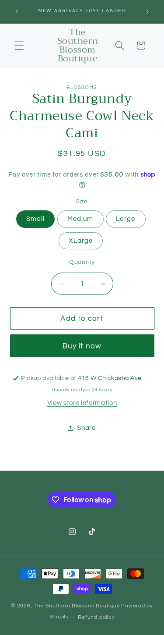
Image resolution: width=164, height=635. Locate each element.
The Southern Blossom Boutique (77, 606)
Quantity (82, 262)
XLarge (81, 240)
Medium (80, 218)
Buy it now (82, 346)
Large (126, 218)
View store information (82, 402)
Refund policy (96, 617)
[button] (19, 45)
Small (35, 218)
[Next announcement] (147, 11)
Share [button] (86, 427)
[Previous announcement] (17, 11)
